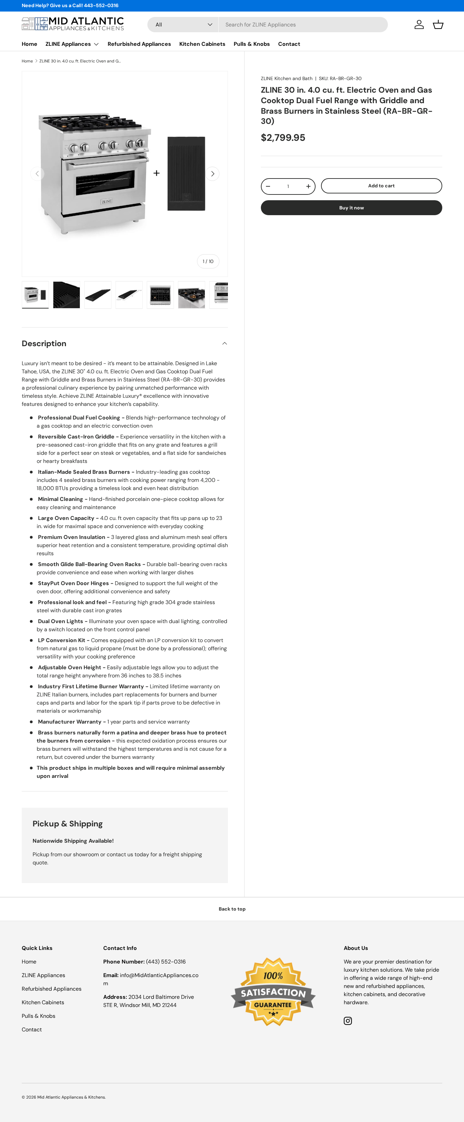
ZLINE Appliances (68, 44)
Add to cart (381, 186)
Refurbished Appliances (139, 44)
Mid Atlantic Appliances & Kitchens (71, 1097)
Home (29, 44)
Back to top (232, 909)
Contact (289, 44)
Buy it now (351, 207)
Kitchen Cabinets (202, 44)
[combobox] (267, 24)
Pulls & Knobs (252, 44)
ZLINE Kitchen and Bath (287, 78)
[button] (438, 24)
